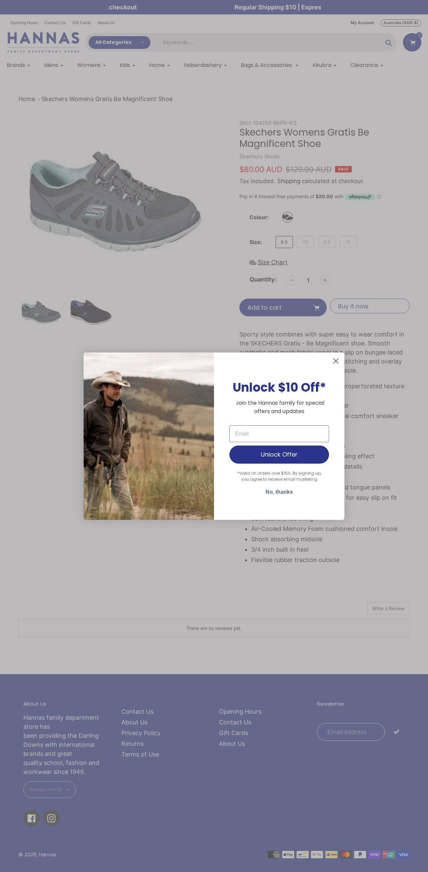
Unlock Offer (279, 454)
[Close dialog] (336, 361)
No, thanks (279, 492)
